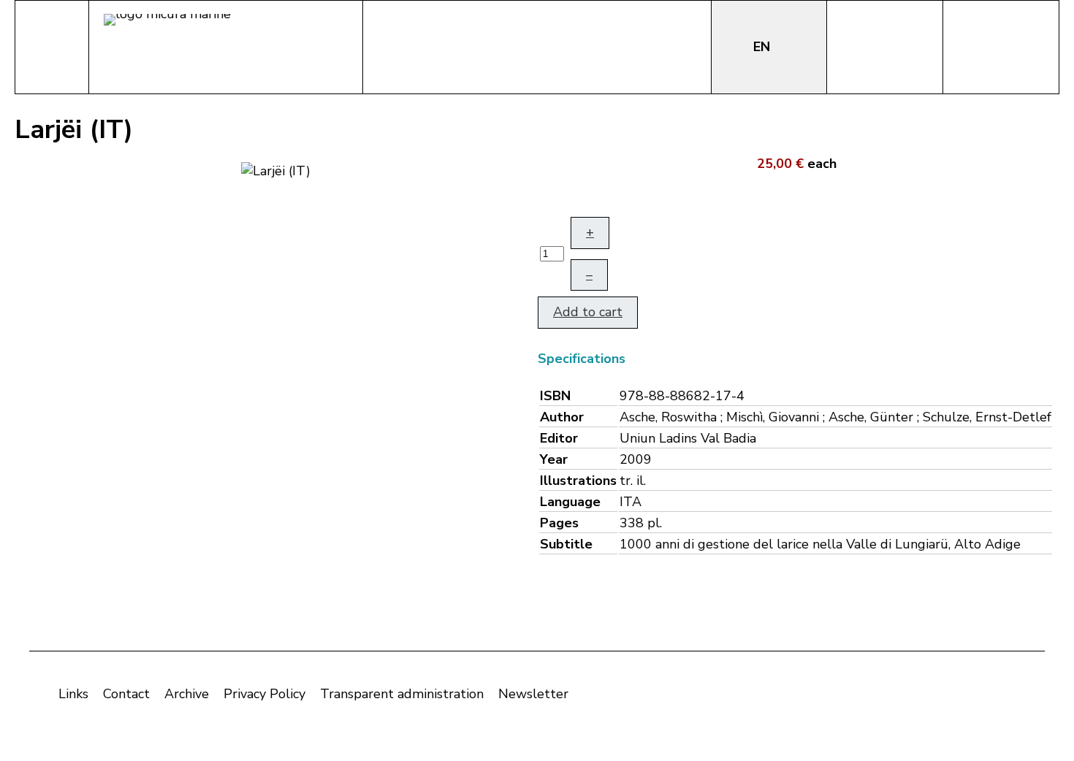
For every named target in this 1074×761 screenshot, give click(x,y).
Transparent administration (402, 694)
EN (763, 47)
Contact (126, 694)
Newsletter (533, 694)
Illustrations (578, 480)
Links (73, 694)
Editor (559, 438)
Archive (186, 694)
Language (570, 501)
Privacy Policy (264, 694)
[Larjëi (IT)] (276, 169)
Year (554, 459)
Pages (559, 523)
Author (562, 417)
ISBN (555, 396)
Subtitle (566, 544)
